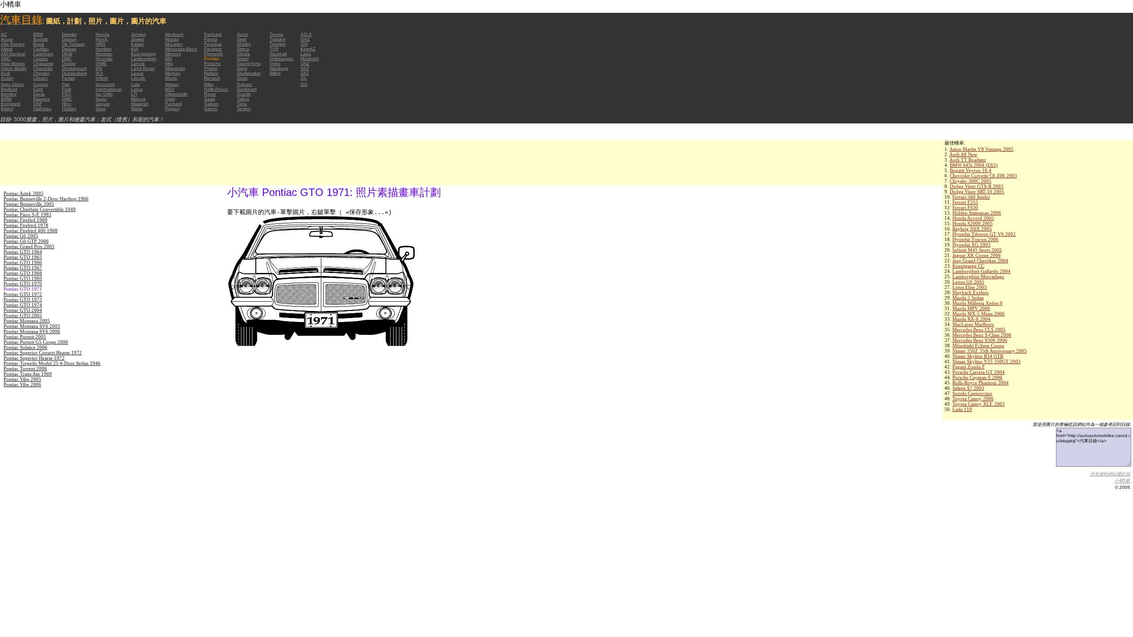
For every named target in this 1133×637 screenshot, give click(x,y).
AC (4, 34)
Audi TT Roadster (967, 159)
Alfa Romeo (13, 44)
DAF (37, 103)
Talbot (243, 98)
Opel (170, 98)
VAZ (305, 68)
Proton (211, 68)
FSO (66, 94)
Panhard (213, 34)
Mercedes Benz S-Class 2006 (981, 335)
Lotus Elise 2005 (969, 287)
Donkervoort (74, 68)
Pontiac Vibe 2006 (22, 384)
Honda (102, 34)
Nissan (172, 84)
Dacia (39, 94)
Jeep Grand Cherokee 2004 (980, 260)
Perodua (213, 44)
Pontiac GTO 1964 (23, 251)
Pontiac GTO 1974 (23, 304)
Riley (209, 84)
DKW (67, 53)
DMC (67, 58)
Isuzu (101, 98)
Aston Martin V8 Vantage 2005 (981, 149)
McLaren (174, 44)
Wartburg (279, 68)
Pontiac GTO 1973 (23, 299)
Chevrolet (43, 68)
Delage (69, 48)
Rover (210, 94)
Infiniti (102, 78)
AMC (6, 58)
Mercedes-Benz (181, 48)
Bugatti (40, 39)
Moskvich (310, 58)
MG (168, 58)
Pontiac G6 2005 (21, 235)
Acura (7, 39)
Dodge (69, 63)
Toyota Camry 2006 (973, 398)
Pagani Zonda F (968, 366)
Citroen (40, 78)
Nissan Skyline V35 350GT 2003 (986, 361)
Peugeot (213, 48)
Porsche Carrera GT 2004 (978, 372)
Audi (5, 73)
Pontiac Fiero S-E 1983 (27, 214)
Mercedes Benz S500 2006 (979, 340)
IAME (101, 63)
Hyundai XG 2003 (971, 244)
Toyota (276, 34)
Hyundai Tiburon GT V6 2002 (984, 234)
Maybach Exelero (970, 292)
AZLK (306, 34)
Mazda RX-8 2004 (971, 319)
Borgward (10, 103)
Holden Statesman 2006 (976, 212)
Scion (242, 34)
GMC (67, 98)
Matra (137, 108)
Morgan (173, 73)
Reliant (211, 73)
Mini (169, 63)
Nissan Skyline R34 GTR (977, 356)
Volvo (275, 63)
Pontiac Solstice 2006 (25, 347)
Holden (69, 108)
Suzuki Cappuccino (972, 393)
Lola (135, 84)
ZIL (304, 78)
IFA (99, 68)
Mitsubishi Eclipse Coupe (978, 345)
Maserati (139, 103)
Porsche (212, 63)
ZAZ (305, 73)
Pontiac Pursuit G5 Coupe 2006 (36, 342)
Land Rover (143, 68)
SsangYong (249, 63)
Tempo (243, 108)
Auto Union (12, 84)
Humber (104, 48)
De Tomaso (73, 44)
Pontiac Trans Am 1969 (28, 373)
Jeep (101, 108)
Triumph (278, 44)
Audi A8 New (963, 154)
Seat (242, 39)
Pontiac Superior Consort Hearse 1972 (43, 352)
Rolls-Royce (216, 89)
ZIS (304, 84)
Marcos (138, 98)
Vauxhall (278, 53)
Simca (243, 48)
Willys (275, 73)
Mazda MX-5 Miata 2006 (978, 313)
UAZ (305, 63)
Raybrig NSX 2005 (972, 228)
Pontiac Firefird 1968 (25, 220)
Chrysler (41, 73)
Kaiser (137, 44)
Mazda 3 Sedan (968, 297)
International (108, 89)
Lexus (137, 73)
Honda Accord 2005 (973, 218)
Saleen (211, 103)
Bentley (8, 94)
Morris (171, 78)
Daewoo (41, 98)
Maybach (174, 34)
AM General (13, 53)
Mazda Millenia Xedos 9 (977, 303)
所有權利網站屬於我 (1110, 474)
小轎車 (1122, 481)
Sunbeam (247, 89)
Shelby (244, 44)
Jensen (138, 34)
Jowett (137, 39)
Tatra (242, 103)
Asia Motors (13, 63)
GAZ (305, 39)
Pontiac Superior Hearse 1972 (34, 358)
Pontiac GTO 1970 (23, 283)
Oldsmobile (176, 94)
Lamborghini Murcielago (978, 276)
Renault (212, 78)
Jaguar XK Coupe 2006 (976, 255)
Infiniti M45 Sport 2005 (977, 250)
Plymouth (213, 53)
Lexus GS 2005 (968, 281)
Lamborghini (143, 58)
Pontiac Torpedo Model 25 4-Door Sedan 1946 (52, 363)
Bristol (7, 108)
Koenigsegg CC (968, 266)
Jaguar (103, 103)
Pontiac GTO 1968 (23, 273)
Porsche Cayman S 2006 (977, 377)
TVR (274, 48)
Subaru (244, 84)
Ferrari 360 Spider (971, 197)
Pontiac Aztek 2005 (23, 193)
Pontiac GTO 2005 (23, 315)
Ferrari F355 (965, 202)
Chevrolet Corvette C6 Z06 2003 (983, 175)
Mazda (172, 39)
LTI (134, 94)
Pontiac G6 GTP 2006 (26, 241)
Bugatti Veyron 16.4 (970, 170)
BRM (38, 34)
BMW (6, 98)
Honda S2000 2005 (972, 223)
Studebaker (249, 73)
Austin (7, 78)
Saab (209, 98)
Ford (66, 89)
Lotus (137, 89)
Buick (38, 44)
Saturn (211, 108)
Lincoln (138, 78)
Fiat (65, 84)
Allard (6, 48)
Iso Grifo (104, 94)
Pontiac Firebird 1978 (26, 225)
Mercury (173, 53)
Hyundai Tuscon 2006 (975, 239)
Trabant (277, 39)
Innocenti (105, 84)
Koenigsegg (143, 53)
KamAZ (308, 48)
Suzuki (243, 94)
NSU (169, 89)
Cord (38, 89)
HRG (100, 44)
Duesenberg (74, 73)
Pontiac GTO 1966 (23, 262)
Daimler (69, 34)
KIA (135, 48)
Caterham (43, 53)
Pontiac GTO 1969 (23, 278)
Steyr (242, 68)
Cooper (40, 84)
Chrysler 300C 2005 (970, 181)
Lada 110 (962, 409)
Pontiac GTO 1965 (23, 257)
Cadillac (41, 48)
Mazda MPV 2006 (971, 308)
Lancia (138, 63)
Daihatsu (42, 108)
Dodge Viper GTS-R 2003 (976, 186)
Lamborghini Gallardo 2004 (981, 271)
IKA (99, 73)
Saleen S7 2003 (968, 388)
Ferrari (68, 78)
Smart (243, 58)
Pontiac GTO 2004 (23, 310)
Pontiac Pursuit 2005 (25, 336)
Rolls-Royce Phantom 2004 (980, 382)
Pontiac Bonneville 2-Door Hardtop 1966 (46, 198)
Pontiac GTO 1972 (23, 294)
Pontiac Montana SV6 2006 (32, 331)
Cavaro (40, 58)
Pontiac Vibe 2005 (22, 379)
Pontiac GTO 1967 (23, 267)
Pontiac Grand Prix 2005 (29, 246)
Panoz (210, 39)
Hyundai (104, 58)
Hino (66, 103)
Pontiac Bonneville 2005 (29, 204)
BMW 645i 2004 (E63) (974, 165)
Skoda (243, 53)
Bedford (9, 89)
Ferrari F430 (965, 207)
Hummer (104, 53)
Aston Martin (14, 68)
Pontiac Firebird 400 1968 (31, 230)
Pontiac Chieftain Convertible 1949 (40, 209)
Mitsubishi (175, 68)
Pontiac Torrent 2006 (25, 368)
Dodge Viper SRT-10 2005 (977, 191)
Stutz (242, 78)
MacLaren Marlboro (973, 324)
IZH (304, 44)
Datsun (69, 39)
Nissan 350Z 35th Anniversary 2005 (989, 350)
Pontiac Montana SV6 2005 (32, 326)
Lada (306, 53)
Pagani (172, 108)
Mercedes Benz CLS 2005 (979, 329)
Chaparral (43, 63)
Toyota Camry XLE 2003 (978, 404)
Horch (102, 39)
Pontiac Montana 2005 (27, 320)
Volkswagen (282, 58)
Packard (173, 103)
